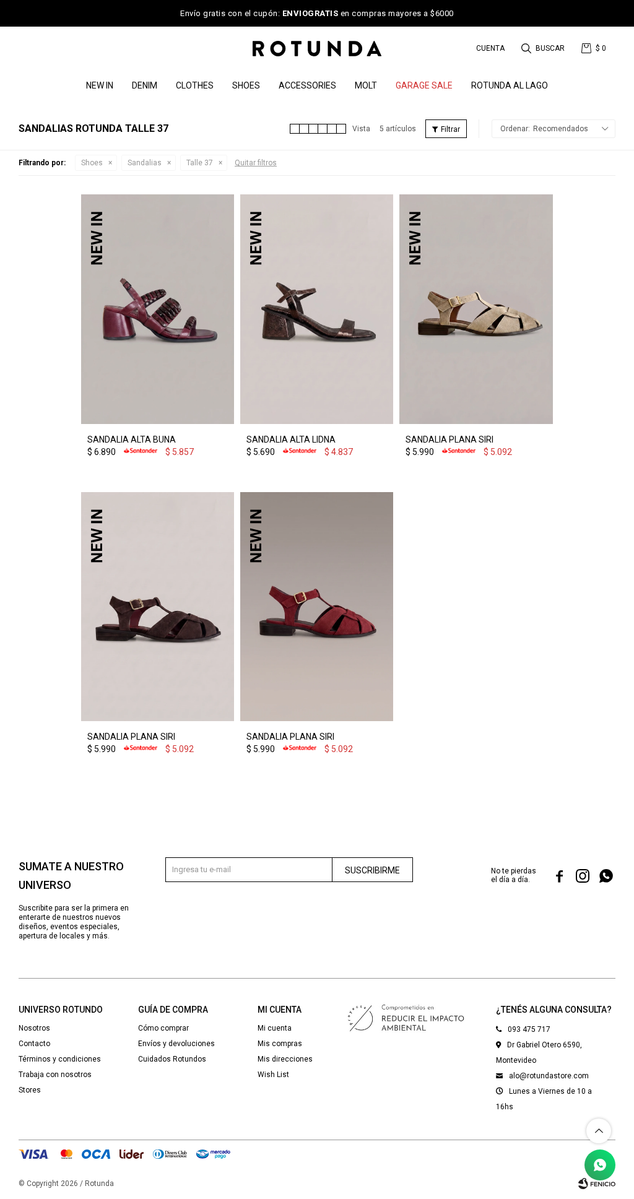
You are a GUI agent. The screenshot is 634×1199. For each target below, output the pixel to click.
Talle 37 (199, 162)
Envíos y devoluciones (176, 1043)
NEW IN (99, 85)
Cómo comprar (163, 1028)
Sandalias (145, 162)
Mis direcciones (285, 1059)
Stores (30, 1090)
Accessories (307, 85)
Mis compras (280, 1043)
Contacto (34, 1043)
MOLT (366, 85)
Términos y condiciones (60, 1059)
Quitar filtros (256, 162)
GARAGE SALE (424, 85)
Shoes (246, 85)
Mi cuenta (275, 1028)
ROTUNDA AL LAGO (509, 85)
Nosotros (34, 1028)
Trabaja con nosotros (55, 1074)
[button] (544, 48)
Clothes (195, 85)
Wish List (273, 1074)
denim (144, 85)
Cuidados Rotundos (172, 1059)
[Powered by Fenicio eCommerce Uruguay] (596, 1183)
